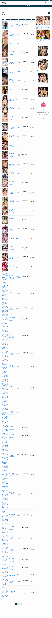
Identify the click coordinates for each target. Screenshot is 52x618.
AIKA (18, 387)
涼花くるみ (18, 336)
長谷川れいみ (18, 173)
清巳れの (18, 127)
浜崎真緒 (18, 428)
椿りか (18, 145)
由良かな (18, 62)
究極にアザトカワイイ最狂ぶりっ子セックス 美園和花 (12, 192)
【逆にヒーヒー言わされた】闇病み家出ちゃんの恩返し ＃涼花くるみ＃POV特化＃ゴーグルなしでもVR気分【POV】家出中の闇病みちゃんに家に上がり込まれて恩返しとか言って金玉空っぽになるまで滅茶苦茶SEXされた (12, 336)
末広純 (18, 574)
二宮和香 (18, 71)
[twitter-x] (48, 0)
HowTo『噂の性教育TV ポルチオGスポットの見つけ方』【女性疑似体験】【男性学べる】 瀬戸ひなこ (12, 183)
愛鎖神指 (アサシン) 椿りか (11, 146)
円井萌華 (18, 277)
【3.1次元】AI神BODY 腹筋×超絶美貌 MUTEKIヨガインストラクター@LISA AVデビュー (12, 34)
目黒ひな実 (18, 136)
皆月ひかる (18, 267)
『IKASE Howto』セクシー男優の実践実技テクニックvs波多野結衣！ (11, 308)
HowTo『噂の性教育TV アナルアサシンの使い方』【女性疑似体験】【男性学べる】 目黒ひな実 (12, 137)
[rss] (49, 0)
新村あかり (18, 592)
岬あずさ (18, 154)
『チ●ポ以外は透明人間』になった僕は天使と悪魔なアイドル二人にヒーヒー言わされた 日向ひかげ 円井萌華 (12, 277)
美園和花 (18, 164)
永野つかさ (18, 210)
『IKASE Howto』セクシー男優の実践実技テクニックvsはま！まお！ (11, 428)
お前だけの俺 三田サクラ (12, 90)
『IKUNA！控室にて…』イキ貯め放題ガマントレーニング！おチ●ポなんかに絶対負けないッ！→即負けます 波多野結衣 (12, 353)
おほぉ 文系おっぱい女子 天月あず (12, 118)
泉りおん (18, 108)
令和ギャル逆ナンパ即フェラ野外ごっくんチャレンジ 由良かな (12, 62)
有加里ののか (18, 99)
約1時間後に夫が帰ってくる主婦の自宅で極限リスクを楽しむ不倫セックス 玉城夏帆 (12, 81)
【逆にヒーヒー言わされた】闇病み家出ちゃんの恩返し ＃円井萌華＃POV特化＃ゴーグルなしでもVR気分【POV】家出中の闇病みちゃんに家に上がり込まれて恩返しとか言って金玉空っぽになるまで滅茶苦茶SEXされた (12, 294)
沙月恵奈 (18, 155)
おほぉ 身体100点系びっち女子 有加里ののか (11, 99)
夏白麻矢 (18, 257)
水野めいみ (18, 318)
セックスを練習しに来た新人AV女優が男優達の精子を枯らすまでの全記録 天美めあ (12, 53)
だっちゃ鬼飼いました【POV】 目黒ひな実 (12, 474)
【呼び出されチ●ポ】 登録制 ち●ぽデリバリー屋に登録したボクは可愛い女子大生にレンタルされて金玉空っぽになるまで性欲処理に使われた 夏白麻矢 (12, 257)
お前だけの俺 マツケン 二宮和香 (12, 71)
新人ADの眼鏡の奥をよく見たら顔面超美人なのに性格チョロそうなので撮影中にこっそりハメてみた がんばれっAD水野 (12, 319)
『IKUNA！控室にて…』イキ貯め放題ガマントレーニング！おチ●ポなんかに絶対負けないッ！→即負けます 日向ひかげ (12, 367)
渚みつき (18, 265)
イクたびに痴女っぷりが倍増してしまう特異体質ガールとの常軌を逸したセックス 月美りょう (12, 239)
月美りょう (18, 238)
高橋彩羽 (18, 515)
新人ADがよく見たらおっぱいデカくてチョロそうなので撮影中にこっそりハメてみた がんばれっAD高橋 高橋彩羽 (12, 515)
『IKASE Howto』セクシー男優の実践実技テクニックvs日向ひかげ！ (11, 568)
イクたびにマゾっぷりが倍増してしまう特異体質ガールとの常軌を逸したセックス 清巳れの (11, 127)
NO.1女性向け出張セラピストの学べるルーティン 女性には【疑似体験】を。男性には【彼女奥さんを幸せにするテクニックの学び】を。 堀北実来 (12, 220)
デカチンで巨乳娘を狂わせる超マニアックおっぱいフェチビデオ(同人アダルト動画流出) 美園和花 (12, 164)
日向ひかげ (18, 276)
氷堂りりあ (18, 24)
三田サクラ (18, 90)
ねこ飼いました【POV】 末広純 (12, 575)
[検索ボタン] (45, 3)
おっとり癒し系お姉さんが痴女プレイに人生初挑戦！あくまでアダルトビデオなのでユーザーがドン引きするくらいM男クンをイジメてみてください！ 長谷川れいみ (12, 174)
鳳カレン (18, 494)
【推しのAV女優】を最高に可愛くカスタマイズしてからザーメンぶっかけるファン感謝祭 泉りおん (12, 109)
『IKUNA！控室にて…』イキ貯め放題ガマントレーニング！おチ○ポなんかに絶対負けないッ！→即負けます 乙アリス (12, 549)
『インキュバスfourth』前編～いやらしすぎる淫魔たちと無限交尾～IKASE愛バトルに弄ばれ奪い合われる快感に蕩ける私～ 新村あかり (12, 593)
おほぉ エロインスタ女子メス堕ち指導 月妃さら (12, 43)
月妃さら (18, 34)
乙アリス (18, 549)
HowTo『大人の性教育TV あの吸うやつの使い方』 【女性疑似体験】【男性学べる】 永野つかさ (12, 211)
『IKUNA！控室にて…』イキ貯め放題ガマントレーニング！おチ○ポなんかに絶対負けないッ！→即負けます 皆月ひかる (12, 528)
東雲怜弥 (18, 25)
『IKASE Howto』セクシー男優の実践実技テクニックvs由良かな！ (11, 539)
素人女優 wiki (5, 3)
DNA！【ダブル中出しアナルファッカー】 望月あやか (12, 560)
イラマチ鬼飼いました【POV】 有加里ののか (12, 436)
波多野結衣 (18, 308)
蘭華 (18, 388)
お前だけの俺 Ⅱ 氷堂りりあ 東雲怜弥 (12, 25)
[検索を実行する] (49, 13)
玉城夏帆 (18, 80)
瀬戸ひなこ (18, 201)
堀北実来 (18, 220)
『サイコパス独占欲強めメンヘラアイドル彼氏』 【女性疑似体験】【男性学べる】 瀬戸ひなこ (12, 202)
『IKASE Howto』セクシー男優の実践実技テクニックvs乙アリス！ (11, 581)
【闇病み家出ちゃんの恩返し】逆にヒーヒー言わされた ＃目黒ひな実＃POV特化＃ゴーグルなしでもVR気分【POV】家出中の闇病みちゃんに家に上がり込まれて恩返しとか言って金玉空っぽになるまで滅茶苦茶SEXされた (12, 413)
